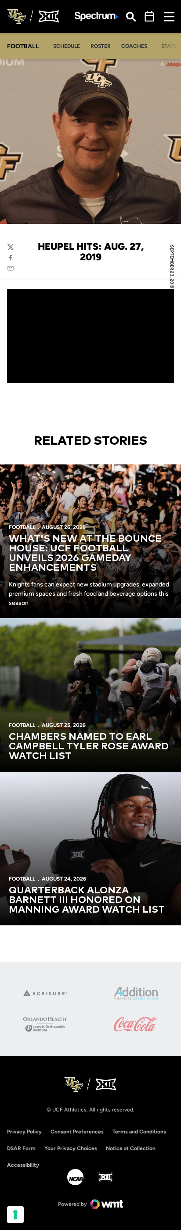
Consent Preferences (77, 1132)
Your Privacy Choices (70, 1148)
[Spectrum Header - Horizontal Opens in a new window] (97, 16)
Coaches (134, 46)
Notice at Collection (131, 1148)
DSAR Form (21, 1148)
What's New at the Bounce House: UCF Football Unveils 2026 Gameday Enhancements (85, 553)
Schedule (66, 46)
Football (22, 527)
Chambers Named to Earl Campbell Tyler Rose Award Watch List (89, 746)
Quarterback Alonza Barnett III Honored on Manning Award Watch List (87, 900)
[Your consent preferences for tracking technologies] (15, 1214)
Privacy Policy (24, 1132)
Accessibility (23, 1165)
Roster (100, 46)
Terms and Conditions (139, 1132)
